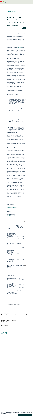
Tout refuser (29, 415)
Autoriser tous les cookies (21, 415)
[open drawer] (32, 2)
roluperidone (16, 302)
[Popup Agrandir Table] (25, 221)
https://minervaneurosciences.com (6, 324)
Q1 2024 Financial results (17, 304)
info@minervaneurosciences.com (12, 207)
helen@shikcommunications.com (12, 215)
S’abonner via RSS (4, 333)
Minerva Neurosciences (11, 302)
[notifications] (30, 2)
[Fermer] (32, 413)
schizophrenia (21, 302)
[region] (16, 414)
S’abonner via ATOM (4, 335)
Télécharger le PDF (4, 332)
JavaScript (3, 336)
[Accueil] (4, 2)
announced (20, 47)
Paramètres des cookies (4, 415)
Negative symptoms (10, 304)
